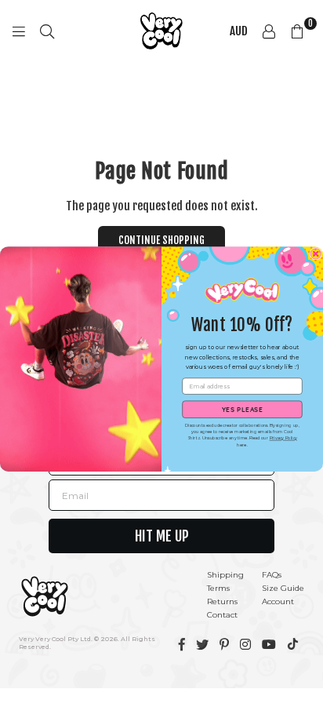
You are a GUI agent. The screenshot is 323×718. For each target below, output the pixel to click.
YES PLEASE (242, 409)
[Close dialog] (315, 254)
